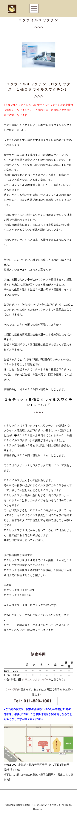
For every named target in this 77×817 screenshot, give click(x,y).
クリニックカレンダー (35, 679)
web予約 (13, 689)
